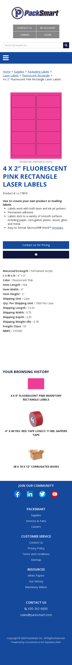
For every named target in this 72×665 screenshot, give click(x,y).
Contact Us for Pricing (36, 245)
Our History (36, 581)
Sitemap (36, 560)
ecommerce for (44, 642)
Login (47, 35)
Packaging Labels (38, 71)
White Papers (36, 575)
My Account (47, 28)
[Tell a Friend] (36, 255)
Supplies (19, 71)
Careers (24, 35)
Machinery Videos (36, 587)
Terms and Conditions (36, 554)
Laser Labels (11, 75)
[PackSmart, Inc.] (36, 13)
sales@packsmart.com (36, 615)
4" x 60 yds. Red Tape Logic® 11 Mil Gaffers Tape (36, 433)
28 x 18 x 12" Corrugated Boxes (36, 466)
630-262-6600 (38, 609)
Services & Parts (36, 521)
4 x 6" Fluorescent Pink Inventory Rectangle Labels (36, 397)
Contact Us (24, 28)
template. (58, 227)
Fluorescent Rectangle (36, 75)
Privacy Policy (36, 548)
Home (7, 71)
